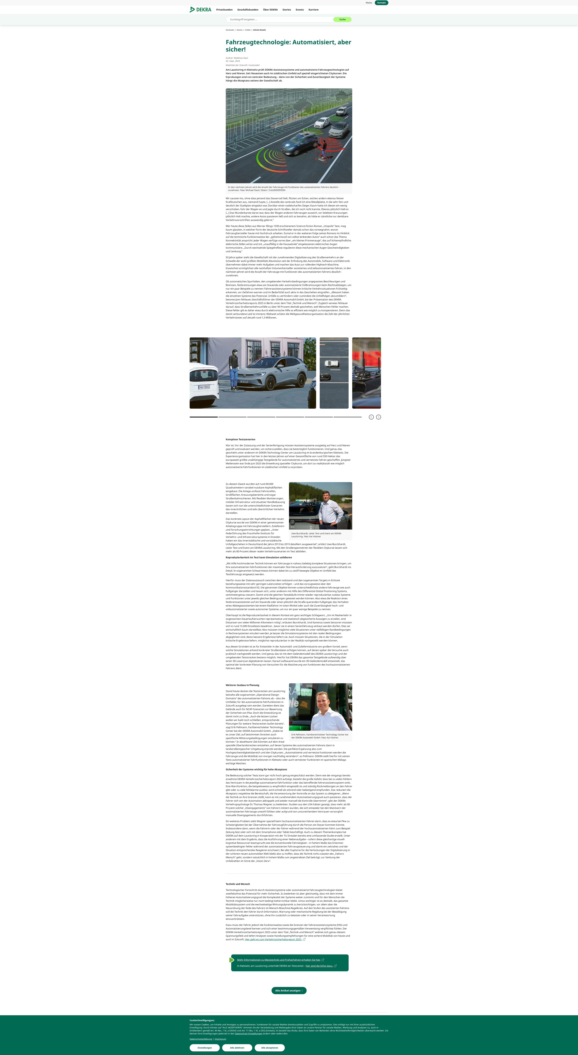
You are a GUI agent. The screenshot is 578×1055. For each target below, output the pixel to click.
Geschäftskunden (247, 9)
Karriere (314, 9)
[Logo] (202, 9)
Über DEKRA (270, 9)
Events (300, 9)
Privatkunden (224, 9)
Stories (287, 9)
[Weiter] (378, 417)
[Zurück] (371, 417)
